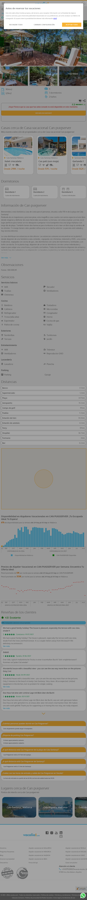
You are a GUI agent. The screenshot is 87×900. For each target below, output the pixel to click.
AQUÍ (55, 18)
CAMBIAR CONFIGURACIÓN (44, 25)
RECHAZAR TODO (16, 25)
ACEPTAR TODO (72, 25)
